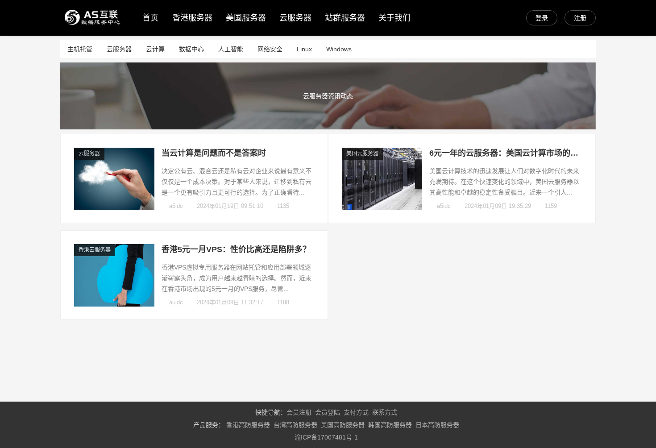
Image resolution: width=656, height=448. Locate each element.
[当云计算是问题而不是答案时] (114, 208)
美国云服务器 (362, 153)
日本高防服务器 (437, 424)
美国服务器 (246, 17)
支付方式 (356, 412)
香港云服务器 (95, 250)
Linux (304, 49)
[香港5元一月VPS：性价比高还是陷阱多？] (114, 304)
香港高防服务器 (248, 424)
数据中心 (191, 49)
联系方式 (384, 412)
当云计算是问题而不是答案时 (214, 153)
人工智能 (230, 49)
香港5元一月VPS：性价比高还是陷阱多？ (236, 249)
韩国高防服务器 (390, 424)
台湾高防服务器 (295, 424)
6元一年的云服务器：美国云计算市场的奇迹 (507, 153)
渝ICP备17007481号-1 (326, 437)
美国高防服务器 (343, 424)
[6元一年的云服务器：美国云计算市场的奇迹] (382, 208)
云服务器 (295, 17)
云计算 (155, 49)
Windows (339, 49)
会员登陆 (327, 412)
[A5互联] (92, 27)
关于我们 (394, 17)
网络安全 (269, 49)
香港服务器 (192, 17)
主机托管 (79, 49)
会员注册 (298, 412)
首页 (150, 17)
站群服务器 (345, 17)
